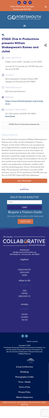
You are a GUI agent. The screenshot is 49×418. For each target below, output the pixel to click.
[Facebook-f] (25, 2)
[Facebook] (22, 336)
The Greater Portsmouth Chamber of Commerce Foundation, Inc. (24, 347)
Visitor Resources (17, 6)
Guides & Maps (24, 272)
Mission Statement (24, 397)
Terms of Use (24, 387)
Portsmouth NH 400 (22, 9)
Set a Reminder (24, 181)
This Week (24, 314)
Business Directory (24, 269)
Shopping (25, 293)
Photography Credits (24, 377)
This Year (25, 320)
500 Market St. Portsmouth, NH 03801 (24, 254)
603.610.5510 (24, 250)
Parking (24, 275)
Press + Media (24, 382)
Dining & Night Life (24, 296)
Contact (30, 6)
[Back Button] (3, 35)
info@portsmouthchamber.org (24, 252)
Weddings (24, 372)
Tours (24, 290)
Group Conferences (24, 367)
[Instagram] (30, 2)
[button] (45, 7)
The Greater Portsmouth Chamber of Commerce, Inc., (26, 350)
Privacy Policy (24, 392)
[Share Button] (45, 45)
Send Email (10, 116)
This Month (24, 317)
